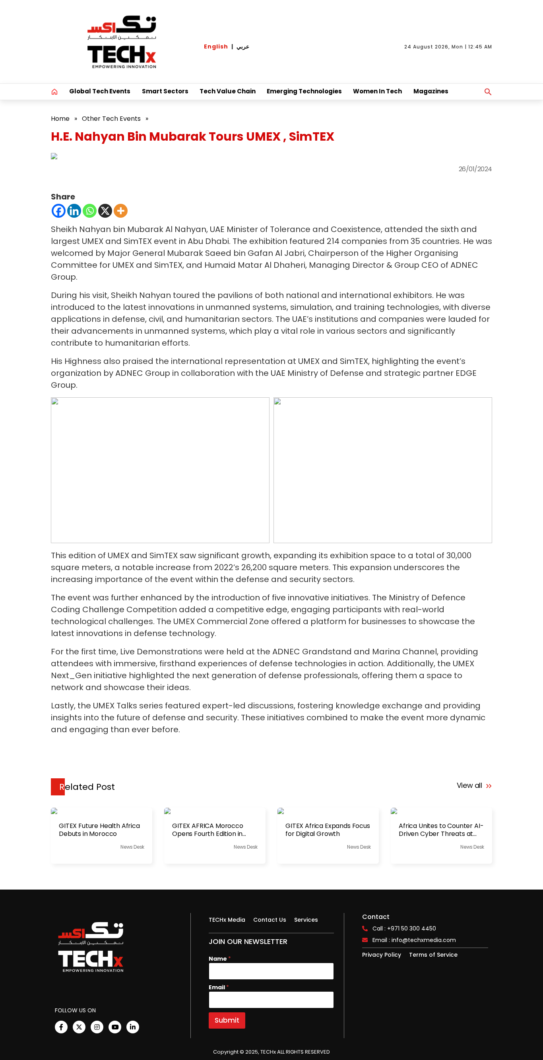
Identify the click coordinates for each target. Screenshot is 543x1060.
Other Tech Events (111, 118)
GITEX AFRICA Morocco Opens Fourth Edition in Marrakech (207, 830)
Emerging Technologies (304, 91)
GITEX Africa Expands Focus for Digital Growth (327, 830)
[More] (121, 211)
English (216, 46)
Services (306, 920)
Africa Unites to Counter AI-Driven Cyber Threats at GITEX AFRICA (441, 830)
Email (219, 987)
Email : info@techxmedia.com (414, 940)
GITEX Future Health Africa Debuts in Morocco (99, 830)
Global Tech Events (99, 91)
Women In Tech (377, 91)
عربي (243, 46)
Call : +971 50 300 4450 (404, 928)
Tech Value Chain (228, 91)
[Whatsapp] (90, 211)
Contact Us (269, 920)
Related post (87, 787)
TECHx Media (227, 920)
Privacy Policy (381, 955)
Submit (227, 1020)
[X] (105, 211)
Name (220, 959)
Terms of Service (433, 955)
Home (60, 118)
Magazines (430, 91)
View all (470, 785)
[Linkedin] (74, 211)
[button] (488, 92)
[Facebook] (59, 211)
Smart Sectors (165, 91)
